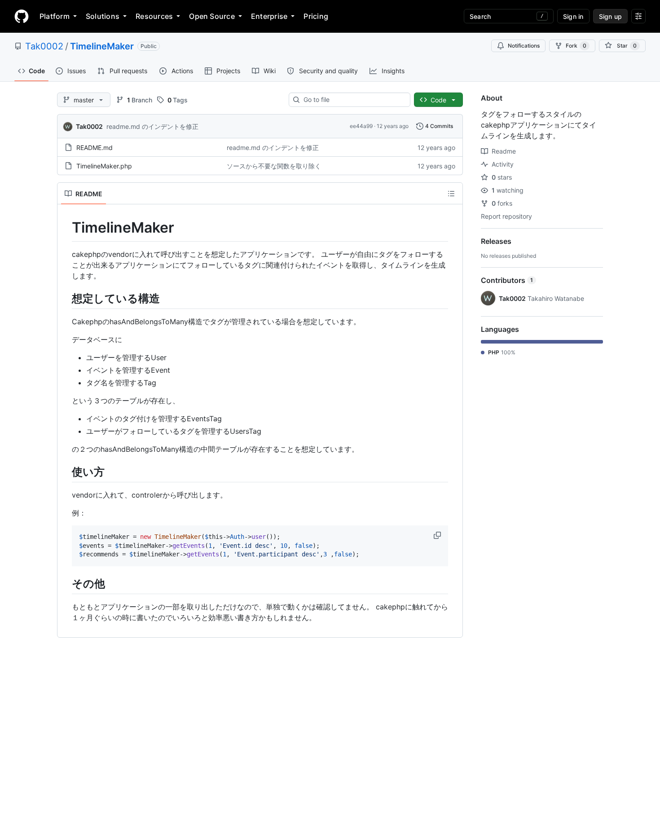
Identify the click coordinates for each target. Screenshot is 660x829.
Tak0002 (44, 46)
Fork (576, 45)
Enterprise (269, 16)
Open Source (212, 16)
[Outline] (451, 193)
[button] (438, 535)
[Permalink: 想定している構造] (65, 298)
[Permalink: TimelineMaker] (65, 227)
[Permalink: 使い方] (65, 471)
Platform (55, 16)
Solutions (102, 16)
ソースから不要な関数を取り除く (274, 166)
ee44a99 (361, 126)
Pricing (316, 16)
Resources (154, 16)
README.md (94, 147)
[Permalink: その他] (65, 583)
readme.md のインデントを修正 (152, 126)
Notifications (524, 45)
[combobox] (353, 99)
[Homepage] (21, 16)
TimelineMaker (102, 46)
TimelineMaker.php (104, 166)
